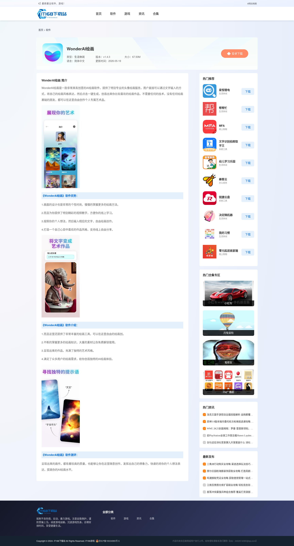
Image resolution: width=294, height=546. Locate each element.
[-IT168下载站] (51, 14)
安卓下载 (237, 53)
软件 (113, 14)
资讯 (141, 14)
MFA (222, 126)
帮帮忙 (223, 108)
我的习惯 (224, 233)
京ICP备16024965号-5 (109, 540)
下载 (248, 91)
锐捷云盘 (224, 197)
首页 (99, 14)
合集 (156, 14)
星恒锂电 (224, 90)
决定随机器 (226, 215)
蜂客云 (223, 179)
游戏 (127, 14)
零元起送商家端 (228, 251)
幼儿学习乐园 (227, 161)
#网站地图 (252, 3)
